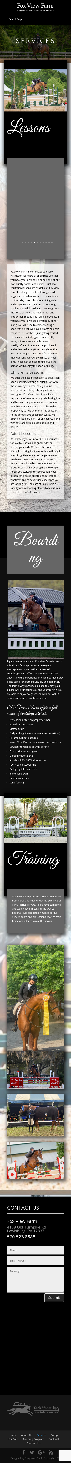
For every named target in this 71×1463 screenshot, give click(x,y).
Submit (54, 1297)
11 (52, 242)
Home (13, 1435)
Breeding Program (33, 1439)
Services (41, 1435)
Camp (54, 1435)
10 (49, 242)
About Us (26, 1435)
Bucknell (54, 1439)
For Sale (13, 1439)
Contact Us (33, 1443)
